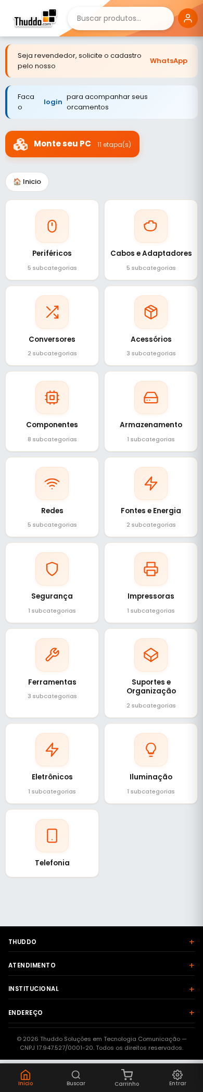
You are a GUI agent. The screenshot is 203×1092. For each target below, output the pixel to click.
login (53, 102)
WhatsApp (168, 61)
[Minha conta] (188, 18)
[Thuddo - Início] (34, 18)
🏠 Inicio (27, 182)
